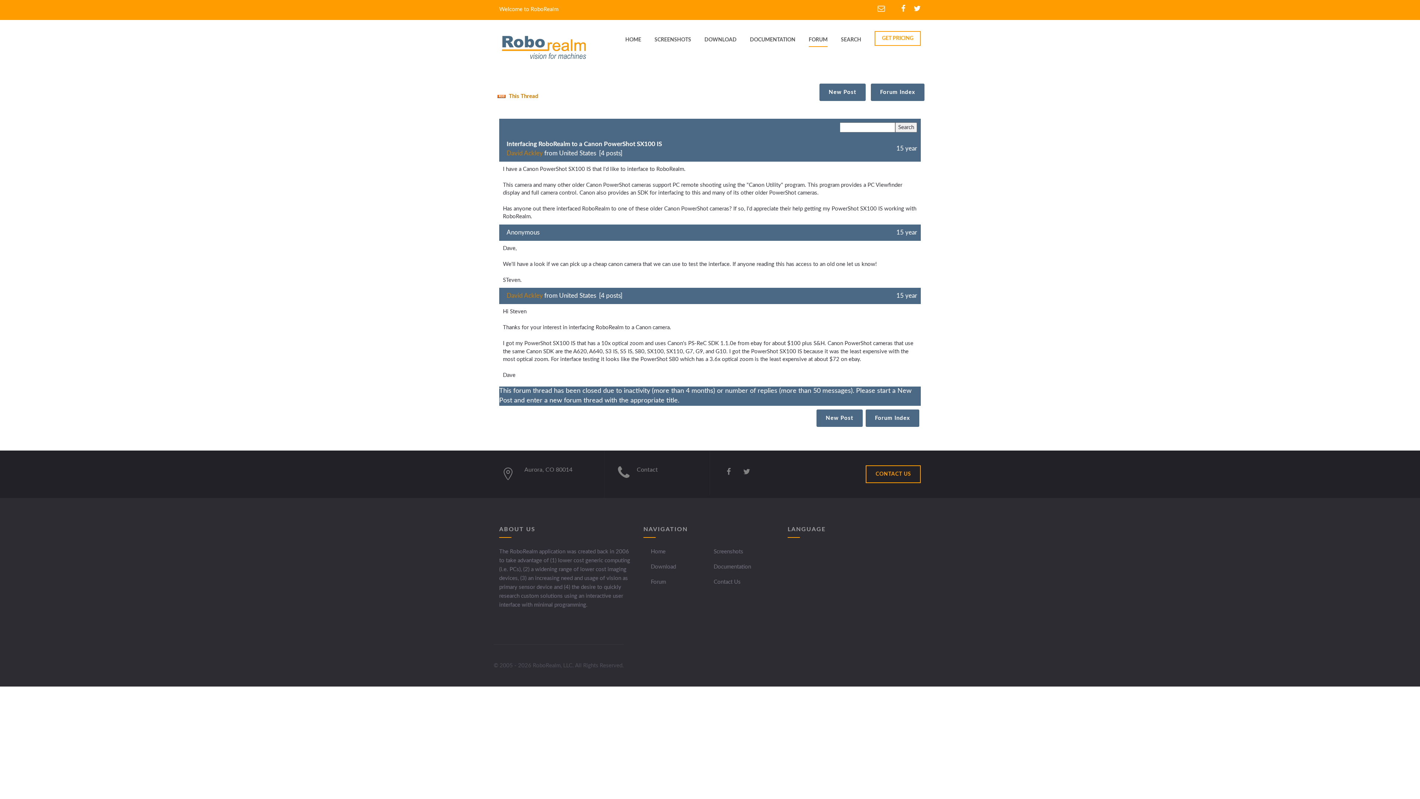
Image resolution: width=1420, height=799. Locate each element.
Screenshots (728, 551)
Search (851, 40)
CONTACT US (893, 474)
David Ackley (525, 153)
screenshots (673, 40)
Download (663, 567)
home (633, 40)
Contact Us (727, 582)
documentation (772, 40)
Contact (647, 470)
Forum (818, 40)
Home (658, 551)
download (720, 40)
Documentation (732, 567)
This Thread (522, 96)
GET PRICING (897, 38)
